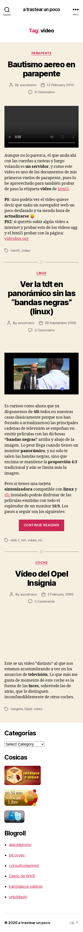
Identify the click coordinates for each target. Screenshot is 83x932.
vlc (7, 495)
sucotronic (28, 85)
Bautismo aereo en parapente (41, 68)
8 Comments (44, 92)
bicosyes (17, 855)
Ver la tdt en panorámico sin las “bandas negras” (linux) (41, 297)
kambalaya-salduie (25, 886)
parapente (41, 53)
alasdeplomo (20, 844)
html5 (63, 189)
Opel (28, 709)
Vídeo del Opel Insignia (41, 578)
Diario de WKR (22, 876)
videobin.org (16, 238)
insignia (17, 709)
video (25, 250)
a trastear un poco (41, 9)
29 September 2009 (60, 323)
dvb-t (15, 540)
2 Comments (44, 330)
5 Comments (45, 601)
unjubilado (18, 896)
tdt (23, 540)
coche (41, 562)
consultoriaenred (24, 865)
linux (41, 273)
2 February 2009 (60, 594)
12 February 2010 (60, 85)
